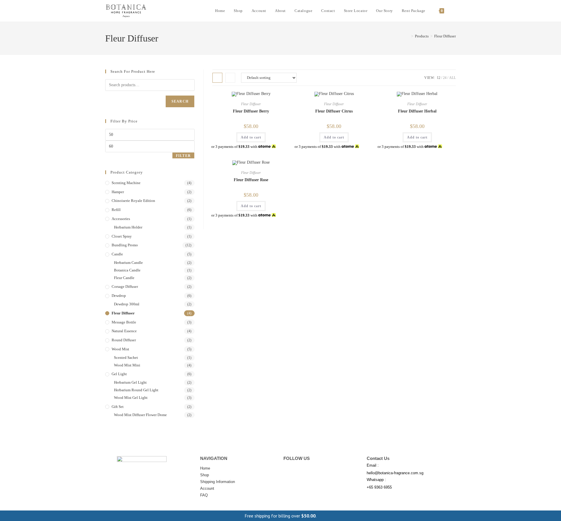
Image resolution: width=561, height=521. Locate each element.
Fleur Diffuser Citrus (334, 111)
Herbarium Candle (128, 262)
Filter (183, 156)
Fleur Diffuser (445, 36)
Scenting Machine (126, 183)
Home (205, 468)
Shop (204, 475)
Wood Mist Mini (127, 365)
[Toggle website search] (454, 11)
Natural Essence (124, 331)
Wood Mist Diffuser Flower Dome (140, 415)
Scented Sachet (126, 357)
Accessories (121, 219)
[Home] (407, 36)
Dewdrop (119, 295)
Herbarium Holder (128, 227)
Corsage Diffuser (125, 286)
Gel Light (119, 374)
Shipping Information (217, 482)
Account (207, 488)
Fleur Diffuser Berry (251, 111)
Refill (116, 209)
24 (444, 78)
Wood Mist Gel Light (131, 397)
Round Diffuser (124, 340)
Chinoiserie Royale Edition (133, 200)
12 (438, 78)
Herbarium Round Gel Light (136, 390)
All (452, 78)
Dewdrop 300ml (126, 304)
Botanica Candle (127, 270)
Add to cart (251, 137)
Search (180, 101)
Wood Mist (120, 349)
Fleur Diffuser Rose (251, 180)
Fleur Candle (124, 278)
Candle (117, 254)
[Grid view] (217, 78)
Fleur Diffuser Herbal (417, 111)
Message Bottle (124, 322)
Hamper (118, 192)
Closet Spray (122, 236)
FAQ (204, 495)
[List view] (230, 78)
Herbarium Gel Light (130, 382)
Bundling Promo (125, 245)
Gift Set (118, 406)
